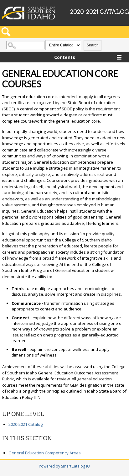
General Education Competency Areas (44, 453)
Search (92, 45)
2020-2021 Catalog (25, 424)
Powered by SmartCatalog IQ (64, 466)
